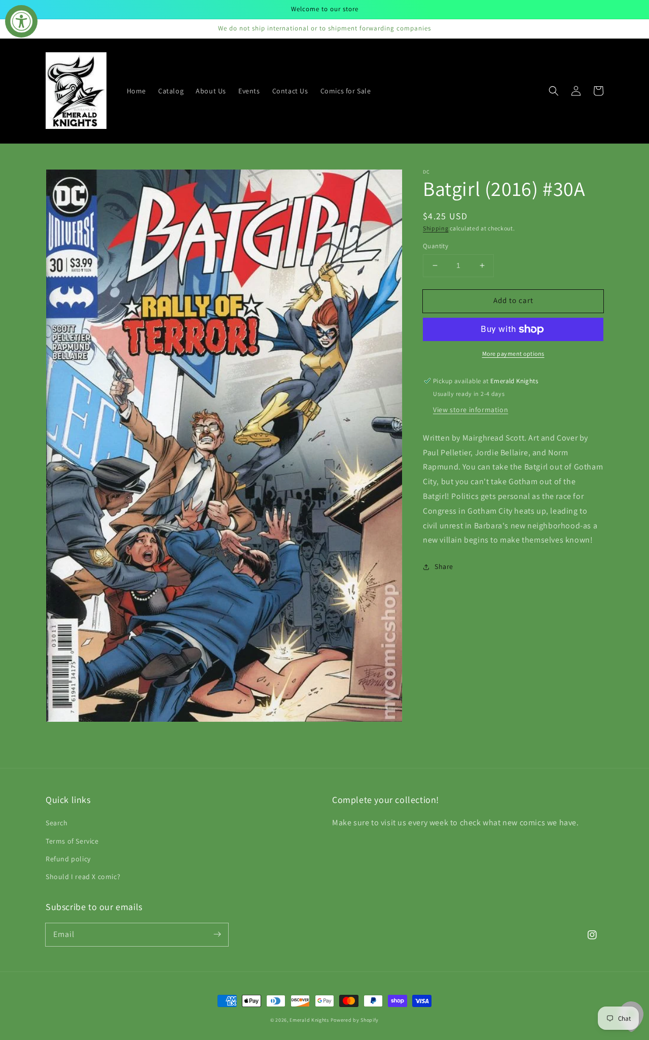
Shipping (436, 228)
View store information (470, 409)
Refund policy (68, 858)
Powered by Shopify (355, 1020)
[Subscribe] (217, 934)
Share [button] (444, 566)
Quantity (435, 246)
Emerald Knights (309, 1020)
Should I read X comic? (83, 876)
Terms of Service (72, 841)
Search (57, 822)
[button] (554, 91)
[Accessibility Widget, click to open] (21, 21)
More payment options (513, 353)
